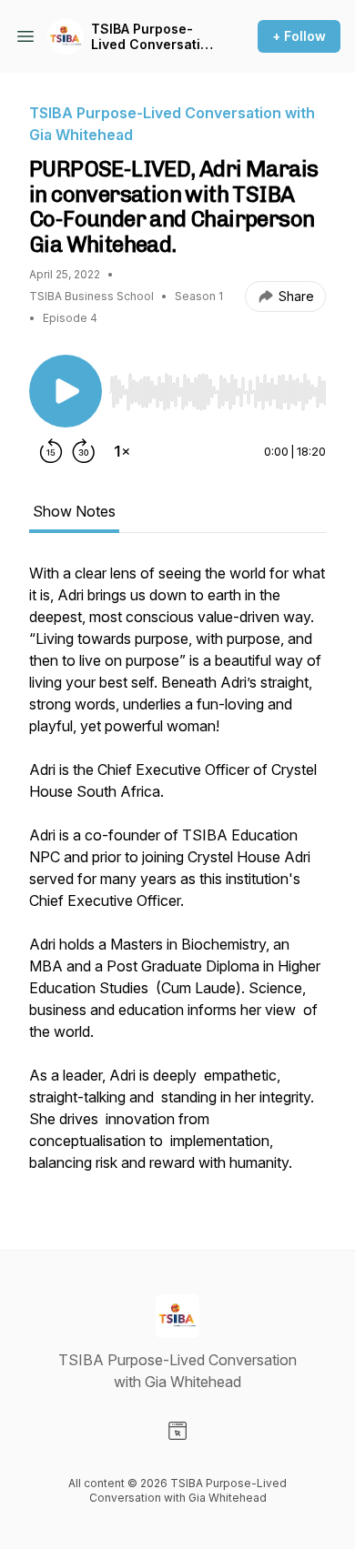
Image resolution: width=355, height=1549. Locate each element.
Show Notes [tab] (74, 511)
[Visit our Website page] (177, 1431)
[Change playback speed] (122, 451)
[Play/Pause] (65, 391)
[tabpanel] (177, 877)
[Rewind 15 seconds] (51, 451)
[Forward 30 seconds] (83, 451)
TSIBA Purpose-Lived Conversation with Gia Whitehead (154, 37)
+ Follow (299, 36)
